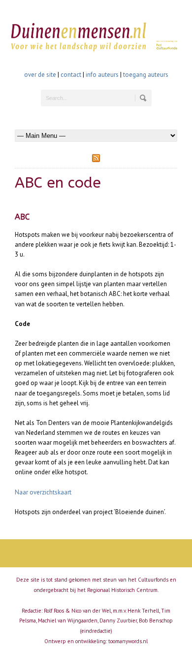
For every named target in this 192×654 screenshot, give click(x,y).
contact (71, 74)
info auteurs (102, 74)
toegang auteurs (145, 74)
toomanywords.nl (128, 641)
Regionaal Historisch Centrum (122, 590)
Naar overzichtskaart (43, 492)
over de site (40, 74)
